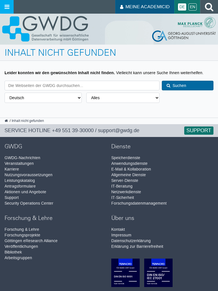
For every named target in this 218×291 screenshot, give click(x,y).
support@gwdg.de (118, 130)
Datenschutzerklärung (131, 241)
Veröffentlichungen (21, 246)
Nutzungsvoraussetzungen (29, 175)
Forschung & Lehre (22, 229)
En (192, 7)
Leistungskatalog (20, 180)
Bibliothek (13, 252)
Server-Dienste (124, 180)
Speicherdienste (125, 158)
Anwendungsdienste (129, 163)
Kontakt (118, 229)
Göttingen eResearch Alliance (31, 241)
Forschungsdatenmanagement (139, 203)
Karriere (12, 169)
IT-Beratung (122, 186)
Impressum (121, 235)
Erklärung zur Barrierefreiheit (137, 246)
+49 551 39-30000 (73, 130)
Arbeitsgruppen (18, 258)
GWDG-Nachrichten (22, 158)
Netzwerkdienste (126, 192)
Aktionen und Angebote (25, 192)
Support (198, 130)
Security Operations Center (29, 203)
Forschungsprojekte (22, 235)
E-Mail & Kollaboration (131, 169)
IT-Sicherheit (122, 198)
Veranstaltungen (19, 163)
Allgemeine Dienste (128, 175)
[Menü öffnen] (7, 7)
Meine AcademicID (147, 6)
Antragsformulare (20, 186)
